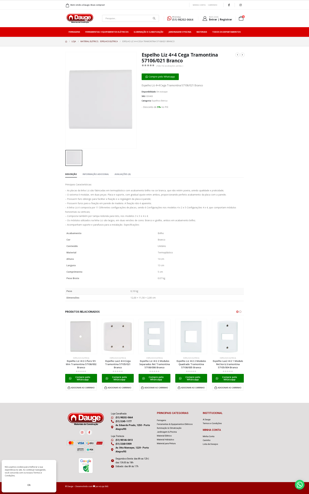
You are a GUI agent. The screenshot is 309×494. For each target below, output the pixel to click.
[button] (160, 76)
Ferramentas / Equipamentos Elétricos (106, 32)
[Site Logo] (79, 18)
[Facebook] (229, 5)
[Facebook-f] (89, 432)
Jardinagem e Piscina (180, 32)
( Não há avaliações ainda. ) (169, 65)
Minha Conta (199, 5)
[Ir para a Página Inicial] (66, 41)
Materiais (202, 32)
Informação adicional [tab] (96, 174)
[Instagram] (240, 5)
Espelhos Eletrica (159, 100)
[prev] (237, 55)
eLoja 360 (103, 486)
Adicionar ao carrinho (83, 387)
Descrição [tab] (71, 174)
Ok (29, 484)
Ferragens (74, 32)
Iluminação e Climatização (148, 32)
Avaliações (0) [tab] (123, 174)
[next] (242, 55)
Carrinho (212, 5)
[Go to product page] (81, 336)
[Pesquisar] (154, 18)
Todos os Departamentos (226, 32)
